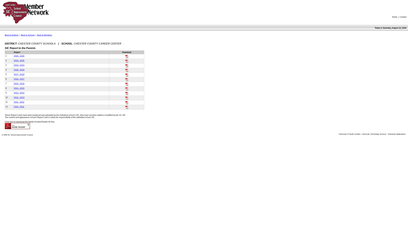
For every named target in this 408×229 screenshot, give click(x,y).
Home (394, 17)
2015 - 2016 (19, 84)
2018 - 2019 (19, 70)
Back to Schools (28, 35)
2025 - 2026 (19, 56)
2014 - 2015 (19, 88)
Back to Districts (11, 35)
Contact (403, 17)
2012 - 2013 (19, 97)
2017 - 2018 (19, 74)
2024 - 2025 (19, 60)
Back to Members (44, 35)
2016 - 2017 (19, 79)
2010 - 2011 (19, 107)
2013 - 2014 (19, 93)
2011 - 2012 (19, 102)
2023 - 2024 (19, 65)
